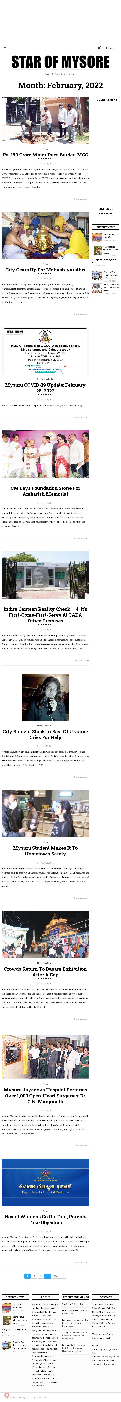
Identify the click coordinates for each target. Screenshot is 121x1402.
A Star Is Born (78, 1304)
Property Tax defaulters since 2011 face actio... (110, 275)
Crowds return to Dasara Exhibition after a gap (45, 972)
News (45, 149)
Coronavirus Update (45, 379)
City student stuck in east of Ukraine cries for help (45, 734)
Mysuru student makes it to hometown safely (45, 851)
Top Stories (48, 725)
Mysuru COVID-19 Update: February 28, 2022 (45, 388)
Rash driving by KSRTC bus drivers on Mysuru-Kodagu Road (73, 1348)
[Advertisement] (60, 22)
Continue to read (80, 199)
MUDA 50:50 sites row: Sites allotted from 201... (111, 287)
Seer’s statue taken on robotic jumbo (110, 249)
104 (55, 1276)
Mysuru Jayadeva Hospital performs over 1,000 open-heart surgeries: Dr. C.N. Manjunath (45, 1095)
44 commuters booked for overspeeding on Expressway (75, 1323)
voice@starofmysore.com (104, 1364)
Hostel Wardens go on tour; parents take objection (45, 1219)
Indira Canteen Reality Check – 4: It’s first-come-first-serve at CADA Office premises (45, 615)
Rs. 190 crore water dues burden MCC (45, 155)
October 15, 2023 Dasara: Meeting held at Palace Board (74, 1335)
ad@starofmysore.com (110, 1356)
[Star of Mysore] (60, 66)
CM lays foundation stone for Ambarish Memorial (45, 491)
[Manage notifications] (6, 1395)
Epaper (110, 48)
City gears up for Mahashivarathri (45, 270)
